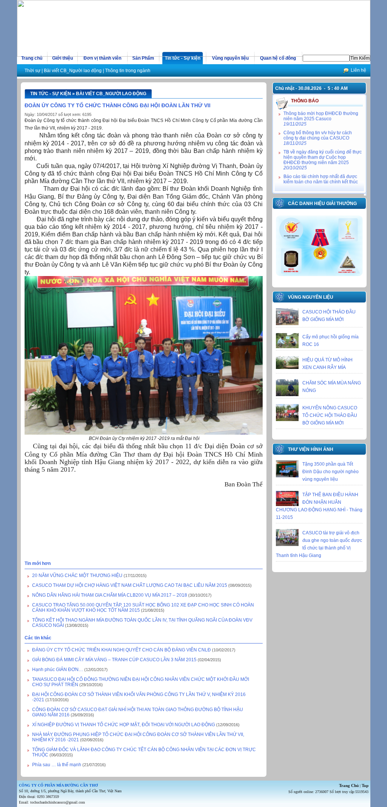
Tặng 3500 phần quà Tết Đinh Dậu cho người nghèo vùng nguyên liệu (330, 471)
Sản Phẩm (143, 58)
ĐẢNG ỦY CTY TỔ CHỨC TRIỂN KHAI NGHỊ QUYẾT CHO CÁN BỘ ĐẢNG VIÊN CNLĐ (122, 650)
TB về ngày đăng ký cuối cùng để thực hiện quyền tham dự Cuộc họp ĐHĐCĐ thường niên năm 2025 (322, 154)
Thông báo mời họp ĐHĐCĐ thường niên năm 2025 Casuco (320, 113)
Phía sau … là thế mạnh (57, 764)
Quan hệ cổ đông (278, 58)
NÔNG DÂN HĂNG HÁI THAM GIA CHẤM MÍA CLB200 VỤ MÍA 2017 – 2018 (109, 595)
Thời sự (32, 70)
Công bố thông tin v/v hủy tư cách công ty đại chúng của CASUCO (317, 132)
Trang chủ (31, 58)
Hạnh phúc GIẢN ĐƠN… (57, 669)
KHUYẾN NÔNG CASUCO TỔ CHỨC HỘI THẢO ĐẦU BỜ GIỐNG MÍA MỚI (329, 415)
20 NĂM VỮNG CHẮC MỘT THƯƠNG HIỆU (77, 575)
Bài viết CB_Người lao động (73, 70)
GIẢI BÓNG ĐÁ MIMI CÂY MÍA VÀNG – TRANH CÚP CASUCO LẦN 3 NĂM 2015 (114, 659)
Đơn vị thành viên (102, 58)
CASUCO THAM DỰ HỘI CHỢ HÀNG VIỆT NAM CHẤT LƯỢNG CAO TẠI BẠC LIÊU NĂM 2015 (129, 585)
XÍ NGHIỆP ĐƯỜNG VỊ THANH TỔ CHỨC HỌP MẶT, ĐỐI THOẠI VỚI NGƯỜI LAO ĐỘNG (123, 724)
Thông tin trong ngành (127, 70)
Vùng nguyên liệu (230, 58)
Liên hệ (358, 70)
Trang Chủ (349, 785)
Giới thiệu (62, 58)
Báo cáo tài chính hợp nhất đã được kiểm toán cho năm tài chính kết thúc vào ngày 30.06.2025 (320, 179)
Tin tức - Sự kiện (182, 58)
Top (365, 785)
